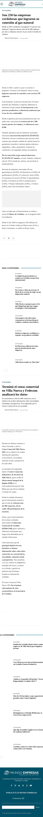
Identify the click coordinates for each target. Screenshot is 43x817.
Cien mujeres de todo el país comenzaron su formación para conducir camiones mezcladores (27, 320)
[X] (9, 238)
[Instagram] (15, 785)
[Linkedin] (19, 785)
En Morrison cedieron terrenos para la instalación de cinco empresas (26, 348)
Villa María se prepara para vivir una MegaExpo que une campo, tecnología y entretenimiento (27, 306)
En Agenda (18, 273)
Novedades (18, 287)
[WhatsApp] (13, 238)
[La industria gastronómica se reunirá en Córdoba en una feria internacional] (8, 277)
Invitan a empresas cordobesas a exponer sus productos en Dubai (27, 334)
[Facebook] (4, 238)
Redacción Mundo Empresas (11, 38)
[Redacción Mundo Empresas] (3, 38)
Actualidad (6, 10)
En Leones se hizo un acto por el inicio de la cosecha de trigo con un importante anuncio (28, 292)
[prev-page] (3, 370)
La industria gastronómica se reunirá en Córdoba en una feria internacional (27, 278)
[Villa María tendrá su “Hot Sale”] (8, 361)
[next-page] (6, 370)
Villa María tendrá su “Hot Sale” (27, 362)
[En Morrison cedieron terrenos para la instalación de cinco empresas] (8, 347)
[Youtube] (30, 785)
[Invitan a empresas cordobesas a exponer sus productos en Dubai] (8, 333)
